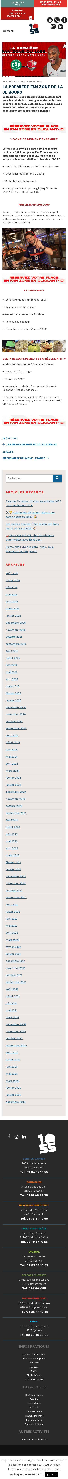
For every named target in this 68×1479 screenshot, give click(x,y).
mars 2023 (12, 855)
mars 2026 (12, 608)
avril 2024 (12, 763)
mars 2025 (12, 686)
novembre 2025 (16, 629)
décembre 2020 (16, 1024)
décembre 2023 (16, 791)
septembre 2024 (16, 728)
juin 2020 (12, 1066)
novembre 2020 (16, 1031)
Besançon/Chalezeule (34, 1205)
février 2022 (13, 946)
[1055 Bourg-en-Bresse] (47, 1144)
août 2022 (12, 904)
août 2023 (12, 819)
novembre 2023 (16, 798)
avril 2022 (12, 932)
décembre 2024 (16, 707)
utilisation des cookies (22, 1464)
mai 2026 (11, 594)
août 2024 (12, 735)
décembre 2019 (15, 1101)
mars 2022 (12, 939)
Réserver (50, 3)
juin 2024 (12, 749)
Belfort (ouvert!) (34, 1275)
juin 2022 (11, 918)
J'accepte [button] (51, 1474)
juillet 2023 (13, 827)
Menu (10, 30)
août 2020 (12, 1052)
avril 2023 (12, 848)
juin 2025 (11, 664)
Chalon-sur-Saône (34, 1228)
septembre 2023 (16, 813)
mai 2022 (11, 925)
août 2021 (12, 989)
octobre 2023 (14, 805)
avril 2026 (12, 601)
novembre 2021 (15, 968)
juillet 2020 (13, 1059)
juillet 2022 (13, 911)
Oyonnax (34, 1251)
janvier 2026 (13, 615)
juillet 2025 (13, 658)
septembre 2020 (16, 1045)
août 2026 (12, 573)
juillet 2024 (13, 742)
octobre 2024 (14, 721)
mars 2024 (12, 770)
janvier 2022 (13, 953)
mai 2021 (11, 1010)
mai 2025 (11, 672)
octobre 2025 (14, 636)
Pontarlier (34, 1182)
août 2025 (12, 650)
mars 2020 (12, 1080)
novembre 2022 (16, 883)
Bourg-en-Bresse (34, 1298)
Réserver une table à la (16, 13)
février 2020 (13, 1087)
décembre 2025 (16, 622)
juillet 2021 (13, 996)
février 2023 (13, 862)
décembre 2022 (16, 876)
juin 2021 (11, 1003)
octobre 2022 (14, 890)
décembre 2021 (15, 960)
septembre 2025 (16, 643)
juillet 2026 (13, 580)
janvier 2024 (13, 784)
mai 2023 (11, 841)
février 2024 (13, 777)
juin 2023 (11, 834)
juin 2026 (11, 587)
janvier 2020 (13, 1094)
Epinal (34, 1321)
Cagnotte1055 (17, 3)
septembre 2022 (16, 897)
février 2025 (13, 693)
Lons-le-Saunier (34, 1158)
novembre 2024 (16, 714)
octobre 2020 (14, 1038)
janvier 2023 (13, 869)
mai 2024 (12, 756)
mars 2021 (12, 1017)
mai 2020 (12, 1073)
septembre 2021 (16, 982)
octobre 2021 (14, 975)
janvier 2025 (13, 700)
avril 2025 (12, 679)
